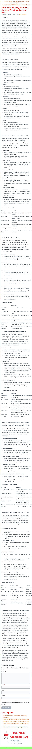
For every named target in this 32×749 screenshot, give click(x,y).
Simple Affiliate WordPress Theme (21, 747)
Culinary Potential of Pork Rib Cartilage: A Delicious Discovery (16, 4)
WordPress (11, 747)
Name (3, 684)
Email (3, 690)
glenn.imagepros (22, 14)
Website (3, 695)
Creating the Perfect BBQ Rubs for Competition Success (16, 721)
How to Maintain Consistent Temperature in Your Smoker (16, 719)
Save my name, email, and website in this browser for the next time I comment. (15, 703)
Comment (3, 671)
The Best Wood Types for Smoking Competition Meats (15, 727)
